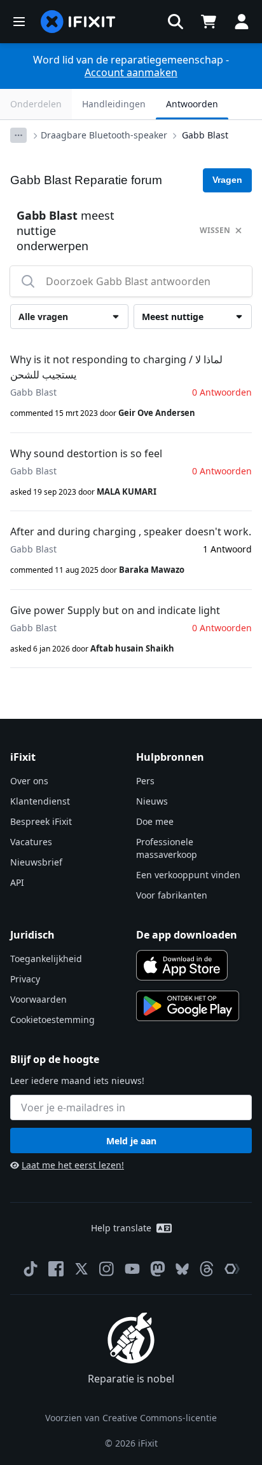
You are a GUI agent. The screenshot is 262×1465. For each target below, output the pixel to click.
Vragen (227, 180)
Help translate (121, 1228)
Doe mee (155, 821)
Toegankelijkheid (46, 959)
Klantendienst (40, 801)
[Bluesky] (182, 1269)
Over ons (29, 781)
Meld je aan (131, 1141)
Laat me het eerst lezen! (73, 1165)
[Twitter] (81, 1268)
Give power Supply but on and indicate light (115, 610)
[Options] (18, 135)
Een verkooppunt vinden (188, 875)
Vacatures (31, 842)
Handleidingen (114, 104)
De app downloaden (186, 935)
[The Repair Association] (232, 1268)
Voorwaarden (38, 999)
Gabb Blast (205, 135)
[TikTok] (30, 1268)
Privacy (25, 979)
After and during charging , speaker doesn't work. (130, 532)
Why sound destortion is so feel (86, 453)
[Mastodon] (157, 1268)
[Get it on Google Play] (187, 1006)
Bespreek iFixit (41, 821)
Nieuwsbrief (36, 862)
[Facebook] (56, 1268)
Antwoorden (192, 104)
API (17, 882)
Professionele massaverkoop (166, 848)
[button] (175, 21)
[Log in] (241, 21)
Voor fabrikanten (171, 895)
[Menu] (19, 21)
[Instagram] (106, 1268)
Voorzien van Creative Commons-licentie (131, 1418)
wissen (215, 230)
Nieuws (152, 801)
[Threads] (206, 1268)
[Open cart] (208, 21)
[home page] (78, 21)
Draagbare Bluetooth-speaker (104, 135)
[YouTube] (132, 1268)
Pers (145, 781)
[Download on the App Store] (182, 965)
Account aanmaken (131, 72)
